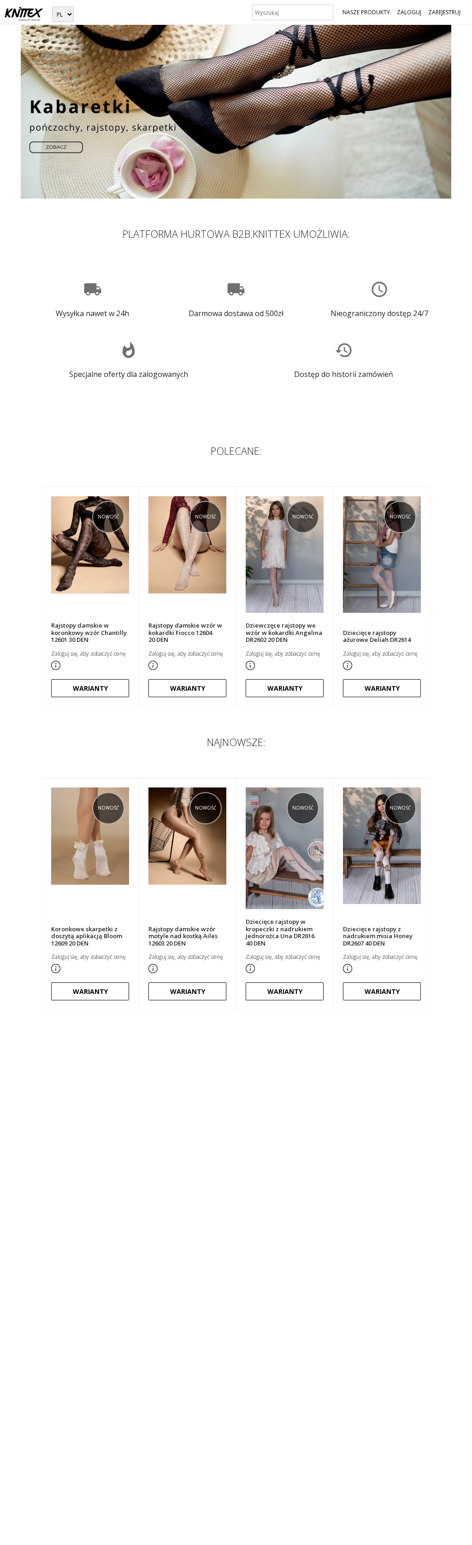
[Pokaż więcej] (55, 664)
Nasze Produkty (366, 12)
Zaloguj (409, 12)
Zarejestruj (444, 12)
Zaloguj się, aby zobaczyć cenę (88, 654)
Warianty (90, 688)
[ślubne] (236, 111)
